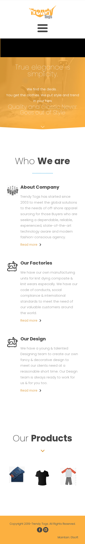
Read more (28, 245)
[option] (17, 475)
